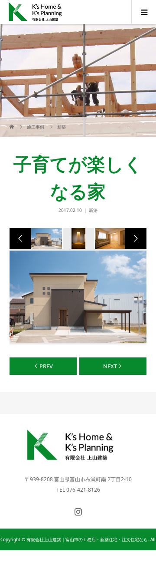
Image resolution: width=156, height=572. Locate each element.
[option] (46, 238)
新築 (93, 210)
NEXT (110, 366)
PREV (46, 366)
